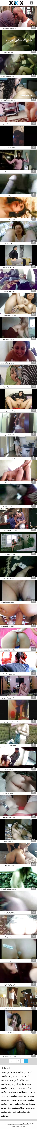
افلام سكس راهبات (21, 1104)
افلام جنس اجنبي (15, 1092)
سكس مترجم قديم (22, 1088)
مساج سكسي (7, 1088)
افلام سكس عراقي (26, 1108)
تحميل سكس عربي (14, 1096)
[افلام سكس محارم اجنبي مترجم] (16, 3)
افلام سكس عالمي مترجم (22, 1072)
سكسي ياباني (29, 1092)
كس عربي (5, 1072)
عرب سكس (6, 1104)
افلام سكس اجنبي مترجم (19, 1076)
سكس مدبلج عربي (9, 1108)
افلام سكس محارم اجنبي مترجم (18, 1124)
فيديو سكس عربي (19, 1100)
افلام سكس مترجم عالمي (12, 1084)
